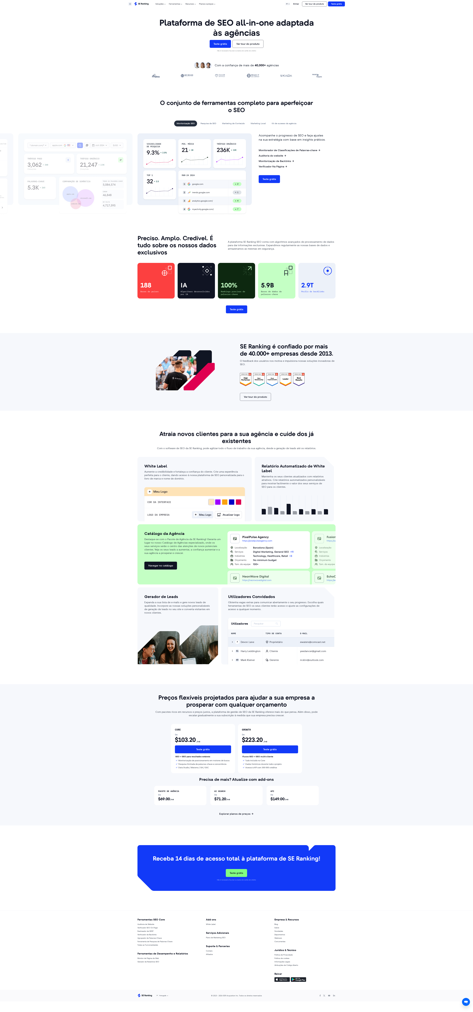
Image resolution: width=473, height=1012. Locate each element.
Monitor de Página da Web (148, 958)
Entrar (296, 3)
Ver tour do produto (314, 3)
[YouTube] (329, 995)
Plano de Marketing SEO (216, 937)
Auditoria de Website (145, 924)
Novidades (278, 931)
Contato (209, 951)
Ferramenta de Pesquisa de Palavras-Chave (154, 941)
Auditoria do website (271, 155)
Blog (276, 924)
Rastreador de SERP (145, 931)
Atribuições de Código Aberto (286, 965)
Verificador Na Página (271, 166)
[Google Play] (298, 979)
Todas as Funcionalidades (147, 945)
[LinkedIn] (334, 995)
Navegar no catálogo (160, 565)
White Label (211, 924)
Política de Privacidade (283, 955)
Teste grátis (336, 3)
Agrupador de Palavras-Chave (149, 938)
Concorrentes (279, 941)
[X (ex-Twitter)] (324, 995)
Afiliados (209, 954)
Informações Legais (282, 961)
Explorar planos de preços (234, 814)
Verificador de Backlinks (147, 934)
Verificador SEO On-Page (147, 927)
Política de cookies (281, 958)
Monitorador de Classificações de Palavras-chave (288, 150)
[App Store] (282, 979)
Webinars (278, 938)
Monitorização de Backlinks (275, 161)
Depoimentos (279, 934)
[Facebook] (320, 996)
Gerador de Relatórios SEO (148, 961)
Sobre (276, 927)
